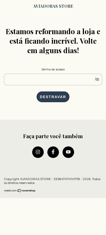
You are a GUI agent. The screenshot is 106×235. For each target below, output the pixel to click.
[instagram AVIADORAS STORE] (38, 152)
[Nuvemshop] (20, 191)
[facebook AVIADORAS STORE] (53, 152)
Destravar (53, 97)
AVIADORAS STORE (53, 6)
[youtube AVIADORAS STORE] (68, 152)
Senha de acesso (53, 69)
